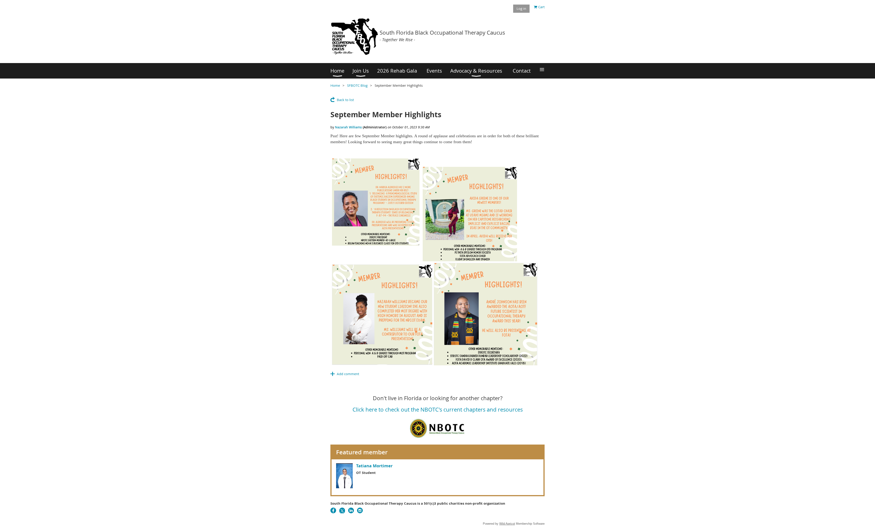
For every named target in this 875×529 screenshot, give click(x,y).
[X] (342, 510)
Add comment (348, 373)
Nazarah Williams (348, 127)
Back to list (345, 99)
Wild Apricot (507, 523)
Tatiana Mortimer (374, 466)
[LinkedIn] (351, 510)
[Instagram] (360, 510)
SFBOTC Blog (357, 85)
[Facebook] (333, 510)
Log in (521, 8)
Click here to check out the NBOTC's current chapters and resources (438, 409)
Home (335, 85)
